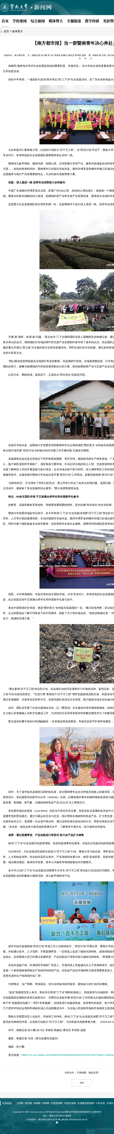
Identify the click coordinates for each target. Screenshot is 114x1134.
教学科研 (92, 20)
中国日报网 (70, 1103)
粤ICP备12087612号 (47, 1119)
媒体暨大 (56, 20)
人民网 (19, 1103)
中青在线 (100, 1103)
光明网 (45, 1103)
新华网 (28, 1103)
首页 (5, 20)
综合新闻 (38, 20)
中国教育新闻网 (85, 1103)
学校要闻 (19, 20)
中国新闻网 (56, 1103)
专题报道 (74, 20)
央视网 (37, 1103)
